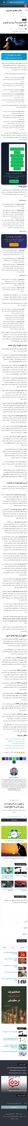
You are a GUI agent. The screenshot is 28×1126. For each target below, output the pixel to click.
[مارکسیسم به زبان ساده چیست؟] (22, 974)
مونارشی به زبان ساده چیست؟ (18, 743)
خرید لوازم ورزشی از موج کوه (17, 149)
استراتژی (21, 1116)
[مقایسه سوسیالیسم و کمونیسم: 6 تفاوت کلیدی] (22, 954)
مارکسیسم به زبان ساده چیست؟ (10, 972)
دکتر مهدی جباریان (21, 29)
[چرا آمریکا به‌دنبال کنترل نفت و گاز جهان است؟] (21, 884)
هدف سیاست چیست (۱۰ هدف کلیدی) (16, 741)
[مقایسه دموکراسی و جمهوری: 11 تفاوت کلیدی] (22, 981)
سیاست (21, 16)
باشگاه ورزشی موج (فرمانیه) (17, 155)
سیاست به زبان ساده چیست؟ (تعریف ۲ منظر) (14, 739)
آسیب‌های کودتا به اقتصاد (17, 162)
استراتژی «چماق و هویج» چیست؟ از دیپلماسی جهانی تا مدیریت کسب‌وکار (10, 1039)
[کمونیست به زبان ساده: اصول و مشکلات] (22, 961)
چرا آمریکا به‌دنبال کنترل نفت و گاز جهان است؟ (21, 889)
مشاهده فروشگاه (14, 181)
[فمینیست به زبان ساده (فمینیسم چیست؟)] (22, 967)
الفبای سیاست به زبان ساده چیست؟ (21, 876)
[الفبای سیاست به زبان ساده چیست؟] (21, 870)
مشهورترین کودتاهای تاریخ (17, 165)
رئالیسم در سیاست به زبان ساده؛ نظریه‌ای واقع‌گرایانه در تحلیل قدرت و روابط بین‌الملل (7, 877)
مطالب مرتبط (17, 169)
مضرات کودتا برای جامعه (17, 159)
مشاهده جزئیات (14, 245)
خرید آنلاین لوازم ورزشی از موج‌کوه (14, 58)
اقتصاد (16, 1118)
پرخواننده (22, 947)
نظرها (4, 947)
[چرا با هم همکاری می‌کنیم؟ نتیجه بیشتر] (23, 1053)
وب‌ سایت (24, 934)
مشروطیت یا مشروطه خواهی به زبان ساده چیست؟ (13, 745)
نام (26, 921)
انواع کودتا (17, 152)
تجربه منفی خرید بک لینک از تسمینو (17, 1091)
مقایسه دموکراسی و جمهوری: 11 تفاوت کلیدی (9, 979)
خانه (24, 16)
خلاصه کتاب (12, 1118)
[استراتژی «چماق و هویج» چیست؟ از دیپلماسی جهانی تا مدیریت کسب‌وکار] (23, 1040)
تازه (13, 947)
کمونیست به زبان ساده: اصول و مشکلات (10, 959)
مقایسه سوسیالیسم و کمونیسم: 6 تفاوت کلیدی (10, 952)
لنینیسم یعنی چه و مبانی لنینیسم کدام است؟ (14, 748)
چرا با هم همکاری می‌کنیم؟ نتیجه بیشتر (9, 1051)
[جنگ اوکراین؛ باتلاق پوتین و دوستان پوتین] (7, 884)
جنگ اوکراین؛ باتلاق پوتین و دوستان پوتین (7, 889)
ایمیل (25, 928)
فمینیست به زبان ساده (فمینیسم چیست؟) (10, 966)
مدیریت (4, 1116)
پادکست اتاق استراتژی (14, 1116)
